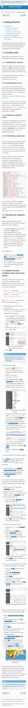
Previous (6, 15)
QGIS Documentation (15, 6)
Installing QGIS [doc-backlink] (10, 52)
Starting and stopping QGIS (11, 35)
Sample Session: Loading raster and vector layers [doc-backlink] (13, 273)
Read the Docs (8, 705)
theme (17, 703)
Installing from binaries (12, 28)
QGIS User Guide (9, 12)
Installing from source (12, 30)
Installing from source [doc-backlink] (12, 83)
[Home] (2, 12)
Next (22, 15)
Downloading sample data (13, 33)
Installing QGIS (8, 26)
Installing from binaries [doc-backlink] (12, 62)
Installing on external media (13, 31)
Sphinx (9, 703)
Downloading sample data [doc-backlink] (13, 136)
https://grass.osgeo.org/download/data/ (13, 210)
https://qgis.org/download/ (9, 79)
